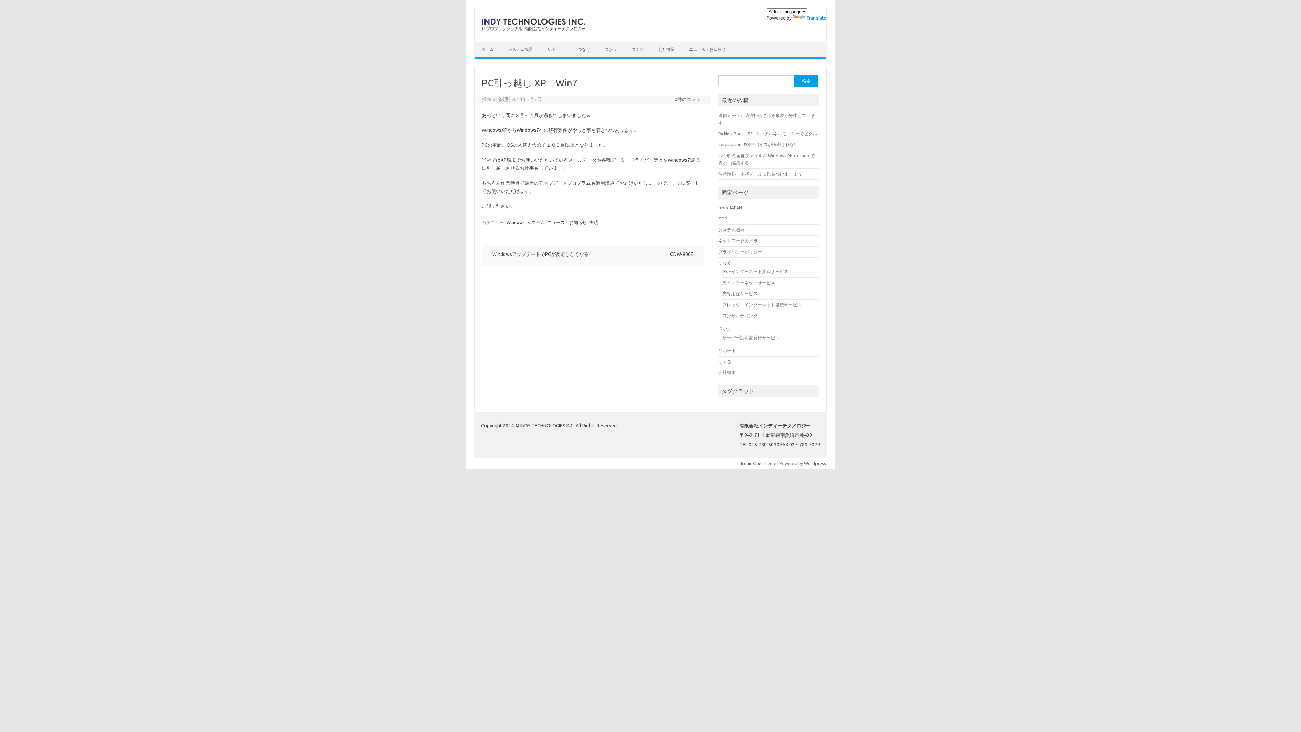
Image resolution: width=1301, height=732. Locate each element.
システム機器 (520, 49)
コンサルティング (740, 315)
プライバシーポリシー (740, 251)
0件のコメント (690, 99)
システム (536, 222)
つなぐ (584, 49)
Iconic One (751, 463)
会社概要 (666, 49)
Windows (516, 222)
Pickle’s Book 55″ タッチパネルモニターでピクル (767, 133)
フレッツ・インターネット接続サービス (762, 304)
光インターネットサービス (748, 282)
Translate (816, 18)
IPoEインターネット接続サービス (755, 271)
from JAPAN (730, 207)
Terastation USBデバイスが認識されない (758, 144)
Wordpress (815, 463)
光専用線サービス (740, 293)
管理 (503, 99)
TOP (722, 218)
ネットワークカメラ (738, 240)
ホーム (487, 49)
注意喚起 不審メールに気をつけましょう (760, 173)
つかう (611, 49)
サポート (555, 49)
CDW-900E (684, 254)
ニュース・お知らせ (707, 49)
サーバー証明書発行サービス (751, 337)
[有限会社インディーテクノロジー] (533, 30)
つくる (638, 49)
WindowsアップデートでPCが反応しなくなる (538, 254)
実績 (593, 222)
